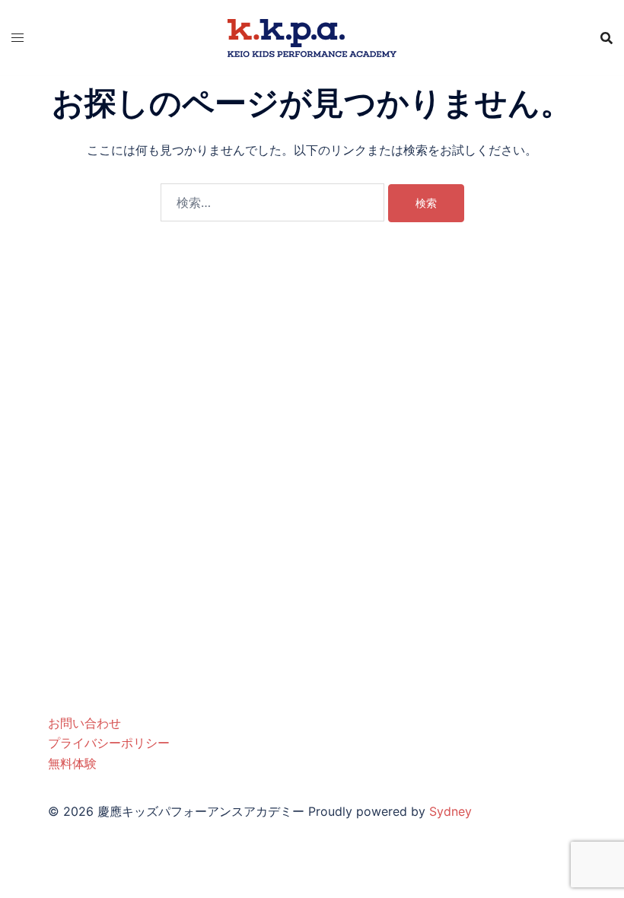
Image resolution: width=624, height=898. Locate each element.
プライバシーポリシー (109, 742)
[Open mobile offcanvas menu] (17, 37)
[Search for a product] (606, 38)
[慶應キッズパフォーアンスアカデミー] (312, 36)
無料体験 (72, 763)
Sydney (450, 811)
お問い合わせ (84, 723)
